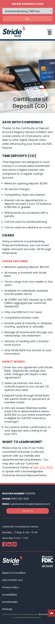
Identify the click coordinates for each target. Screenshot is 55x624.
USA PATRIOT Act (12, 580)
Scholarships (9, 602)
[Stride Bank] (14, 37)
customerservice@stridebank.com (30, 504)
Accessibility (9, 594)
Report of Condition (14, 573)
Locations (27, 510)
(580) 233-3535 (20, 498)
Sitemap (7, 609)
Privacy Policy (10, 587)
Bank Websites (46, 614)
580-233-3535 (43, 467)
